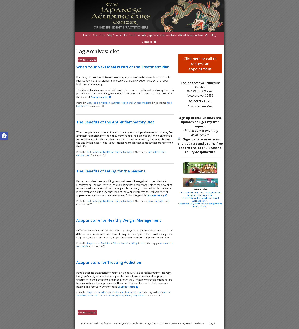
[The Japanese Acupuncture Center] (149, 16)
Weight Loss (138, 243)
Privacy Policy (185, 323)
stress (128, 295)
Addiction (106, 292)
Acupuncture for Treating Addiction (108, 262)
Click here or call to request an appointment (200, 63)
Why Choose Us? (117, 35)
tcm (86, 105)
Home (87, 35)
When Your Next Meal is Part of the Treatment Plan (123, 66)
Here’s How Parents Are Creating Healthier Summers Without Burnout (201, 194)
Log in (212, 323)
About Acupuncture (191, 35)
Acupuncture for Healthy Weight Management (118, 220)
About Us (99, 35)
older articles (87, 59)
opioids (120, 295)
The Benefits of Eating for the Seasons (110, 171)
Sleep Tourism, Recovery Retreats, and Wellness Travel (201, 199)
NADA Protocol (107, 295)
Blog (213, 35)
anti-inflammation (157, 151)
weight (85, 246)
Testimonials (137, 35)
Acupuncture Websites (92, 323)
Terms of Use (170, 323)
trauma (141, 295)
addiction (81, 295)
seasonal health (156, 201)
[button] (4, 136)
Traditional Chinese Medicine (136, 102)
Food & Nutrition (101, 102)
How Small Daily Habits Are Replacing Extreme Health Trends (201, 205)
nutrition (80, 155)
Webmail (199, 323)
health (79, 105)
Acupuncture (93, 243)
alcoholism (92, 295)
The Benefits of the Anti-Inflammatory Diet (115, 122)
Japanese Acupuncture (162, 35)
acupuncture (166, 243)
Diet (89, 102)
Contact (147, 42)
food (169, 102)
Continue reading (100, 97)
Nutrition (115, 102)
